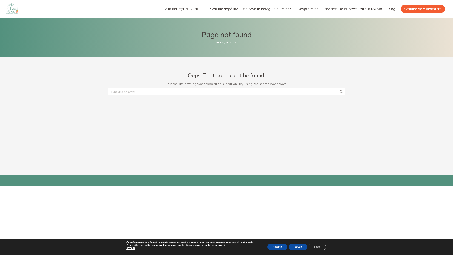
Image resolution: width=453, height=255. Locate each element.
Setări (317, 246)
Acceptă (277, 246)
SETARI (130, 248)
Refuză (298, 246)
